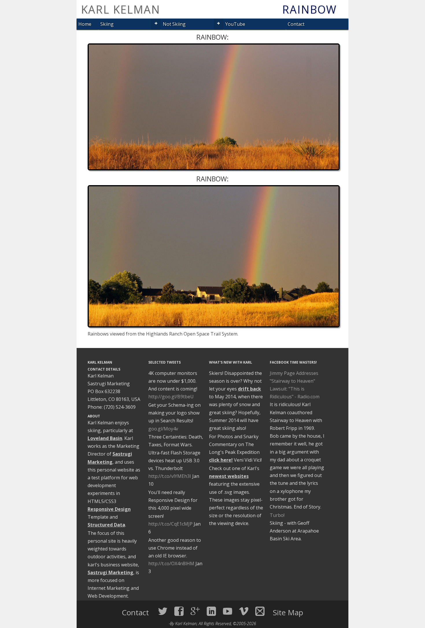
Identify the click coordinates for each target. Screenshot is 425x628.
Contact (296, 24)
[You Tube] (227, 611)
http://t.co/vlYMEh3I (169, 476)
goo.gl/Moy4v (163, 429)
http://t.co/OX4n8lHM (171, 563)
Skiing (107, 24)
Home (84, 24)
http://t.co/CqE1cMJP (170, 524)
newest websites (229, 476)
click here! (221, 460)
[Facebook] (179, 611)
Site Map (288, 612)
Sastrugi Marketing (110, 572)
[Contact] (260, 611)
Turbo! (277, 515)
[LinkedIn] (211, 611)
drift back (249, 389)
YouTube (235, 24)
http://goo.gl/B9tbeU (171, 396)
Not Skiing (174, 24)
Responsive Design (109, 509)
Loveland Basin (105, 438)
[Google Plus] (195, 611)
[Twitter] (163, 611)
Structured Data (106, 525)
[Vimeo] (244, 611)
